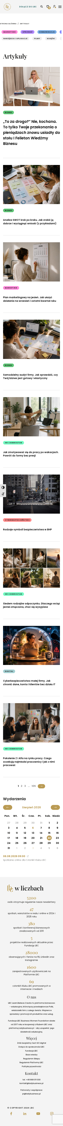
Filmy (37, 38)
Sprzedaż (27, 32)
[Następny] (55, 807)
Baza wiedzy (31, 1054)
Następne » (41, 786)
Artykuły (24, 24)
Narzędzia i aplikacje (15, 38)
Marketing (9, 32)
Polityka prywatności (31, 1066)
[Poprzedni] (7, 807)
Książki (51, 38)
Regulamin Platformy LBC (31, 1062)
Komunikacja (47, 32)
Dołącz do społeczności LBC (31, 1047)
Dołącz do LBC (28, 6)
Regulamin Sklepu (31, 1058)
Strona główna (8, 24)
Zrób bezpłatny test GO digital (31, 1043)
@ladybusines (33, 1083)
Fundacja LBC (31, 1050)
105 (34, 786)
